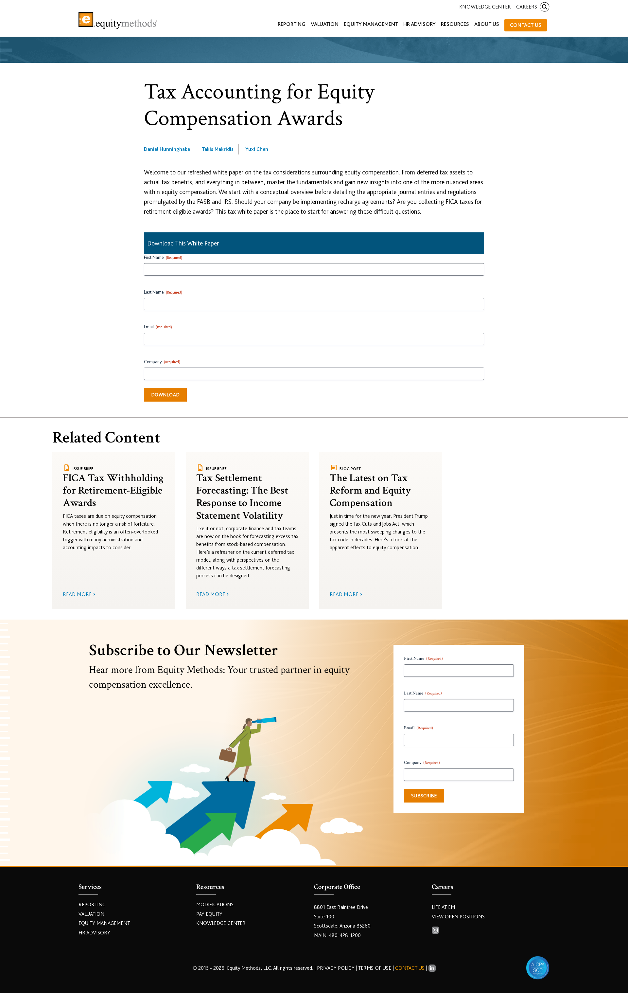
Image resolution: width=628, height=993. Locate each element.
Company (162, 361)
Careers (526, 7)
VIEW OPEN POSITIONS (458, 917)
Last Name (163, 292)
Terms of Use (374, 968)
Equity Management (104, 923)
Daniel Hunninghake (167, 149)
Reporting (92, 905)
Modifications (215, 905)
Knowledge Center (485, 7)
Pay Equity (209, 914)
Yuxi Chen (256, 149)
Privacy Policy (336, 968)
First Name (163, 257)
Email (158, 326)
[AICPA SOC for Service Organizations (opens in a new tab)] (538, 968)
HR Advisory (94, 933)
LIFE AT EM (443, 907)
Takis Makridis (218, 149)
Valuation (91, 914)
